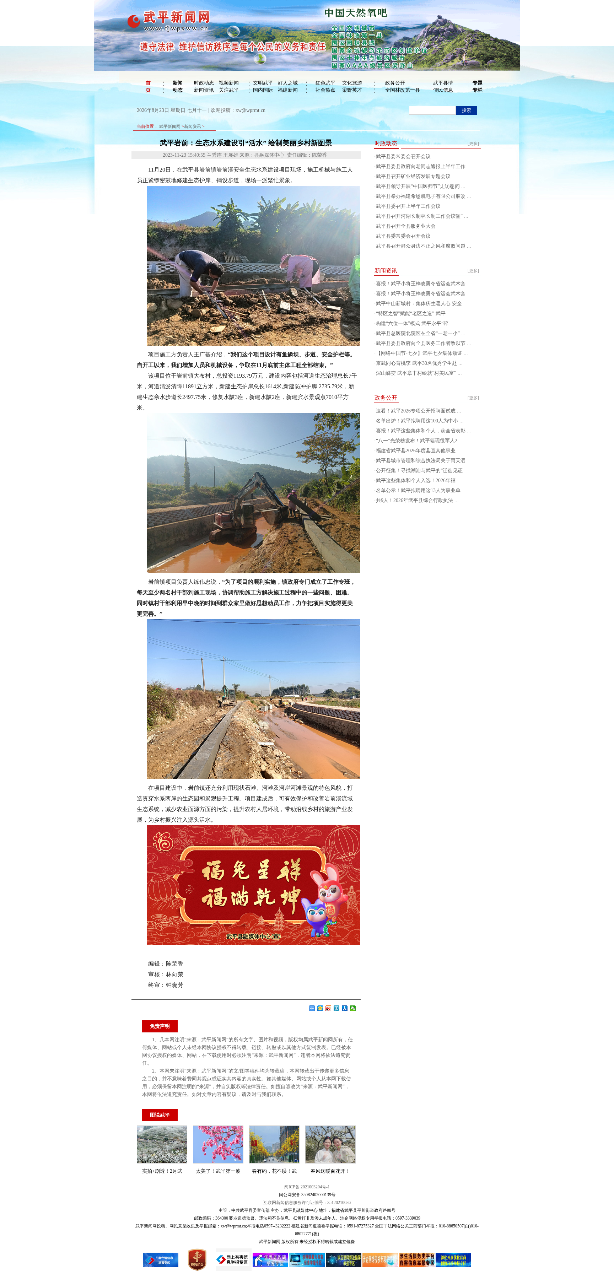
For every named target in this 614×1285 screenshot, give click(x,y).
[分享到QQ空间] (320, 1008)
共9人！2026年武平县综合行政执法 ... (417, 500)
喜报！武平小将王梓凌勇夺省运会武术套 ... (423, 283)
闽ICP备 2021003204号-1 (307, 1186)
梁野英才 (352, 90)
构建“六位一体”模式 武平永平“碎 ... (415, 323)
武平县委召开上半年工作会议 (408, 206)
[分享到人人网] (345, 1008)
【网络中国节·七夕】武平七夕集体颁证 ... (422, 353)
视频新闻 (229, 83)
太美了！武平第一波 (218, 1171)
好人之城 (288, 83)
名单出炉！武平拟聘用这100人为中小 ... (420, 420)
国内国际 (263, 90)
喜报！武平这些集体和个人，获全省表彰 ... (423, 430)
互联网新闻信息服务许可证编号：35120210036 (307, 1202)
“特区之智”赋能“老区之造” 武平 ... (413, 313)
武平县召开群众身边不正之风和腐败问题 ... (423, 246)
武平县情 (443, 83)
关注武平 (229, 90)
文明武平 (263, 83)
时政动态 (204, 83)
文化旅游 (352, 83)
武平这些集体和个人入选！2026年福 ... (418, 480)
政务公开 (395, 83)
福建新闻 (288, 90)
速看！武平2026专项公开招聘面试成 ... (418, 411)
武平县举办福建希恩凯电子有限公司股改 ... (423, 196)
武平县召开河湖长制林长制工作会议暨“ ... (422, 216)
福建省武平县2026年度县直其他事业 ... (418, 450)
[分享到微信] (353, 1008)
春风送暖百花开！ (330, 1171)
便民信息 (443, 90)
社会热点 (325, 90)
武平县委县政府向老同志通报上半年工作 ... (423, 166)
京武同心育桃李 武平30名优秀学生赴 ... (419, 363)
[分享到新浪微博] (328, 1008)
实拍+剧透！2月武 (162, 1171)
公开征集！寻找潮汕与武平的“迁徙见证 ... (422, 470)
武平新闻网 (170, 126)
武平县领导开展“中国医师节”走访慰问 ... (420, 186)
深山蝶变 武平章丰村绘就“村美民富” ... (419, 373)
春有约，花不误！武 (274, 1171)
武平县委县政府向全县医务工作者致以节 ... (423, 343)
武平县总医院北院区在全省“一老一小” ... (420, 333)
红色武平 (325, 83)
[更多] (473, 143)
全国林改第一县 (402, 90)
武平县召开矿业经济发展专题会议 (413, 176)
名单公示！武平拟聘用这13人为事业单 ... (421, 490)
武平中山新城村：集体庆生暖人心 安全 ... (422, 303)
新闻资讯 (204, 90)
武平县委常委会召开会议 (403, 156)
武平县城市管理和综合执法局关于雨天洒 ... (423, 460)
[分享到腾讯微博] (337, 1008)
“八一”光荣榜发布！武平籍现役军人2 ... (419, 440)
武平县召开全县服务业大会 (406, 226)
